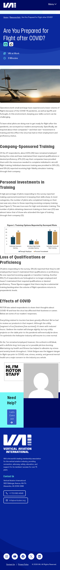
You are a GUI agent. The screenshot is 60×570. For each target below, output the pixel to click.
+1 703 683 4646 (16, 493)
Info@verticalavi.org (17, 500)
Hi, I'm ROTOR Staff (13, 370)
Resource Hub (15, 17)
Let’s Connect (12, 415)
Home (5, 17)
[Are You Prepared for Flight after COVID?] (5, 44)
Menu (52, 4)
